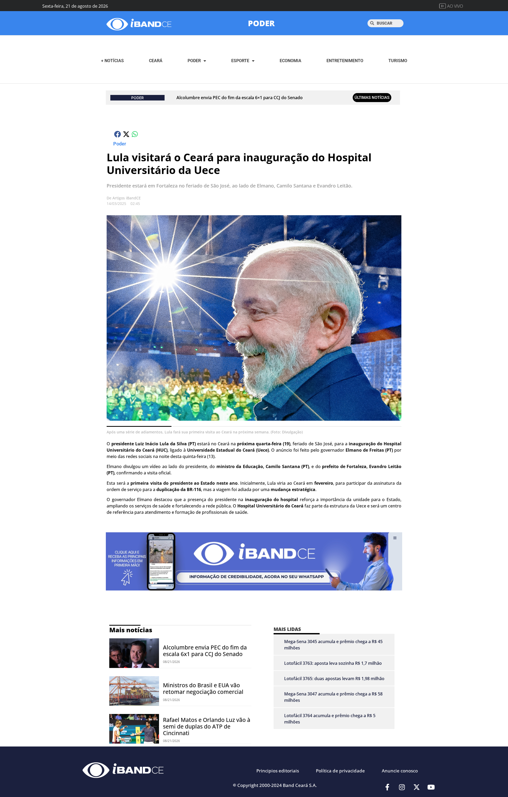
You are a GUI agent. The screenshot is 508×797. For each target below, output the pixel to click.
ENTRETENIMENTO (344, 60)
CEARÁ (155, 60)
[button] (117, 134)
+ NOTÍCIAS (112, 60)
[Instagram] (402, 787)
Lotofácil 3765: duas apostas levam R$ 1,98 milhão (334, 678)
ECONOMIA (290, 60)
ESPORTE (240, 60)
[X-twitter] (416, 787)
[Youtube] (431, 787)
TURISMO (397, 60)
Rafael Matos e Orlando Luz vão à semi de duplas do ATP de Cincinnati (206, 726)
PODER (261, 23)
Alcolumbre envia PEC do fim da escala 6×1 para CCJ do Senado (239, 97)
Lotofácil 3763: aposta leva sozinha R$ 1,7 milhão (333, 663)
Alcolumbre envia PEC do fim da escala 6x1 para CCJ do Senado (205, 651)
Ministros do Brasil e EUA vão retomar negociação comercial (203, 688)
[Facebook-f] (387, 787)
